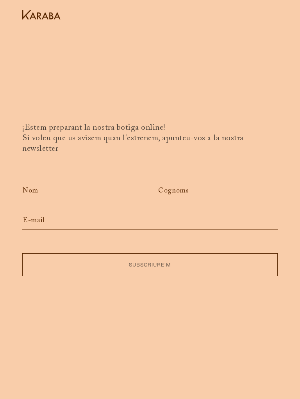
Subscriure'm (150, 265)
